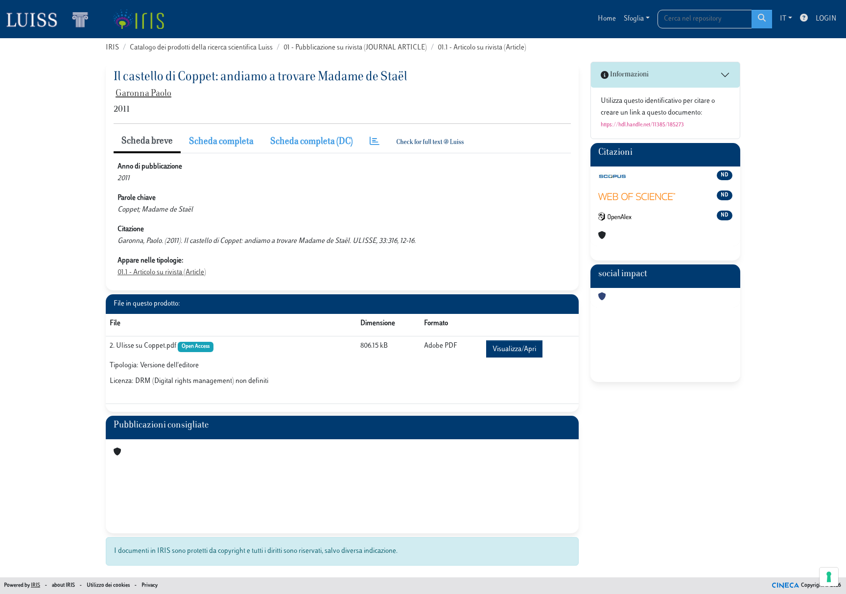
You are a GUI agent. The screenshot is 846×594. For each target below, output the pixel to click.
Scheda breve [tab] (147, 141)
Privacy (149, 585)
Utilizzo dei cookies (108, 585)
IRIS (112, 47)
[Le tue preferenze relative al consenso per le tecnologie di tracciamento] (829, 577)
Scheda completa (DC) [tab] (311, 142)
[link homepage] (51, 19)
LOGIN (826, 19)
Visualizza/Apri (514, 349)
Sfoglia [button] (634, 19)
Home (607, 19)
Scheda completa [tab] (221, 142)
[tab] (374, 142)
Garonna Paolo (143, 94)
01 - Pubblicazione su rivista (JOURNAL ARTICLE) (355, 47)
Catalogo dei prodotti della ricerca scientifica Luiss (201, 47)
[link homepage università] (138, 19)
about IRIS (63, 585)
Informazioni (629, 74)
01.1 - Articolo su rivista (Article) (482, 47)
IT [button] (783, 19)
